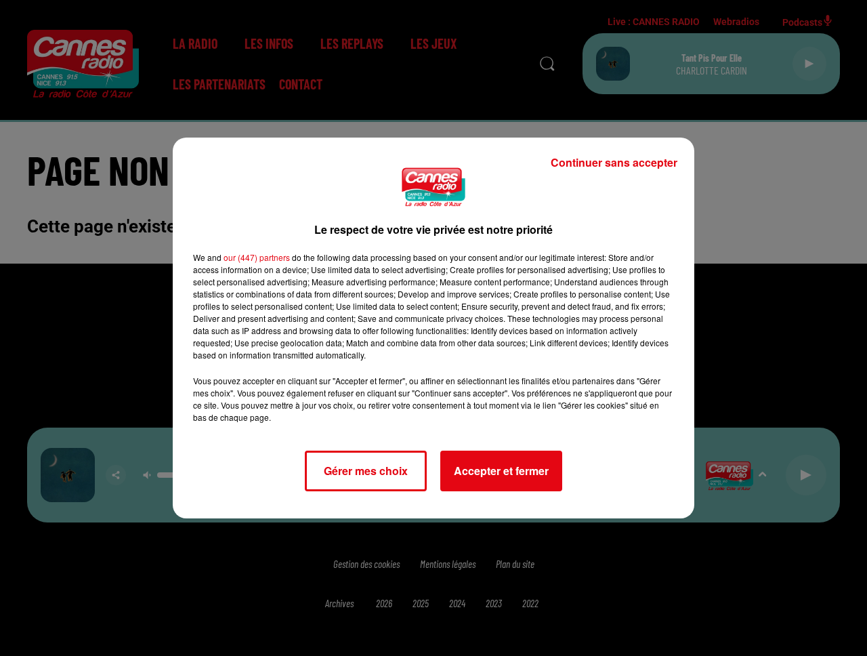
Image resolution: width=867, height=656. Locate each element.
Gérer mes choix (366, 470)
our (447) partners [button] (257, 257)
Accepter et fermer (501, 470)
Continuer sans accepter (614, 162)
